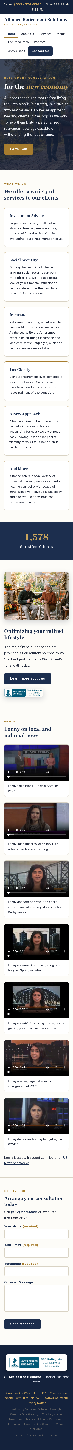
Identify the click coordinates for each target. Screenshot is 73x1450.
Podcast (40, 42)
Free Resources (18, 42)
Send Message (22, 1324)
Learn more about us (27, 678)
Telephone (21, 1264)
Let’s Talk (18, 149)
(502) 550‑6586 (27, 4)
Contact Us (40, 51)
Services (45, 34)
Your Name (21, 1226)
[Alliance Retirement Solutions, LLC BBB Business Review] (23, 693)
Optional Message (18, 1282)
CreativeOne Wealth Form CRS (26, 1393)
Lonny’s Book (16, 51)
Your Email (21, 1245)
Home (11, 34)
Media (61, 34)
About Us (27, 34)
